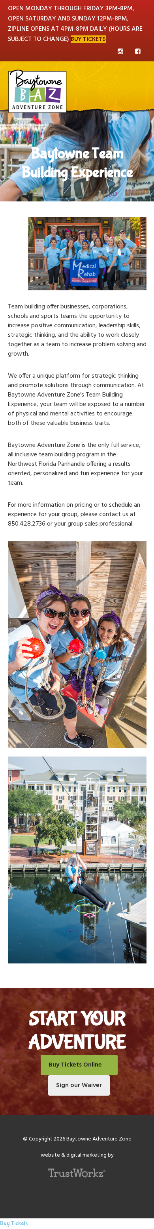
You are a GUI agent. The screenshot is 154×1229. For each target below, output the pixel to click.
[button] (129, 80)
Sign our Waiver (79, 1085)
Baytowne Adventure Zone (37, 90)
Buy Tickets (88, 39)
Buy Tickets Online (75, 1065)
